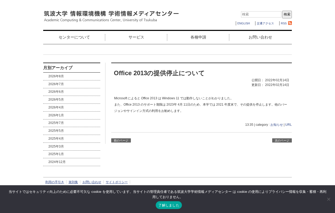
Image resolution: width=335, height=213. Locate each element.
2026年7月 (56, 84)
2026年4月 (56, 107)
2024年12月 (57, 162)
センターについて (74, 37)
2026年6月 (56, 92)
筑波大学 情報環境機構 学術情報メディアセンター (111, 16)
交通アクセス (265, 23)
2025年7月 (56, 123)
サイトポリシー (117, 182)
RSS (284, 23)
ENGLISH (243, 23)
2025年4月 (56, 138)
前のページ (121, 140)
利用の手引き (54, 182)
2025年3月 (56, 146)
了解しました (168, 205)
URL (288, 125)
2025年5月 (56, 131)
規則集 (73, 182)
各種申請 (198, 37)
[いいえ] (328, 199)
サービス (136, 37)
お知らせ (276, 125)
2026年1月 (56, 115)
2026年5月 (56, 99)
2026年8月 (56, 76)
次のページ (282, 140)
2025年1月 (56, 154)
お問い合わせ (260, 37)
